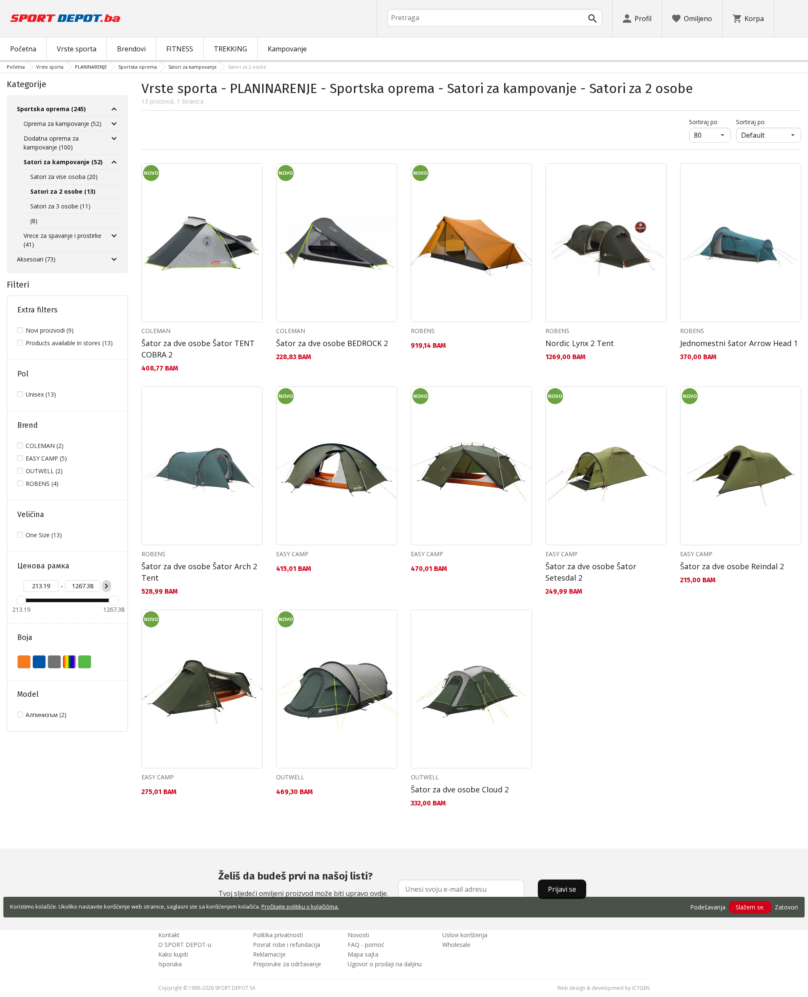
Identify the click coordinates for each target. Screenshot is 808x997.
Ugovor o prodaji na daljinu (385, 964)
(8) (33, 221)
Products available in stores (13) (69, 343)
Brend (27, 425)
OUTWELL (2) (44, 471)
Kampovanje (287, 48)
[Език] (791, 18)
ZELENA (84, 662)
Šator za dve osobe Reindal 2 (732, 566)
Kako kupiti (173, 954)
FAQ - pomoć (366, 945)
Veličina (30, 514)
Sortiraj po (710, 121)
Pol (23, 374)
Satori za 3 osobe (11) (60, 206)
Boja (24, 637)
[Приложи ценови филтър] (106, 586)
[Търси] (592, 18)
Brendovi (131, 48)
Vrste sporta (76, 48)
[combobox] (494, 18)
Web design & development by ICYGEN (603, 988)
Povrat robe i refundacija (286, 945)
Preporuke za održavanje (287, 964)
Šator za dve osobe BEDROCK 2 (332, 343)
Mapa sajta (363, 954)
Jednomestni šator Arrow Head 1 (739, 343)
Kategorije (26, 84)
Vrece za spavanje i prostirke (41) (62, 240)
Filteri (18, 285)
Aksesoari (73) (36, 259)
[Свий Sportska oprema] (114, 109)
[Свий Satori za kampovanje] (114, 162)
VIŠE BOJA (69, 662)
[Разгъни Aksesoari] (114, 259)
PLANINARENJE (91, 67)
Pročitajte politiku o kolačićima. (300, 906)
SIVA (54, 662)
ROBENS (423, 331)
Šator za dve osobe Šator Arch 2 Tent (199, 572)
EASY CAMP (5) (46, 458)
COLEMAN (155, 331)
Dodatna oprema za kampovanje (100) (51, 142)
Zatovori (786, 907)
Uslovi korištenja (464, 935)
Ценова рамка (43, 565)
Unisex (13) (41, 394)
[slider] (21, 600)
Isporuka (170, 964)
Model (28, 694)
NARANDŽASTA (24, 662)
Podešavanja (708, 907)
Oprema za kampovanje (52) (62, 124)
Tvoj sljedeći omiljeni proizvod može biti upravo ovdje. (303, 884)
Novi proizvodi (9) (50, 330)
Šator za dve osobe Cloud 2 (460, 789)
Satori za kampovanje (192, 67)
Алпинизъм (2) (46, 715)
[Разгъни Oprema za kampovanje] (114, 124)
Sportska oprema (137, 67)
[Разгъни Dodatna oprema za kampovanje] (114, 138)
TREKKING (230, 48)
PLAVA (39, 662)
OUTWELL (290, 777)
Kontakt (169, 935)
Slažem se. (750, 907)
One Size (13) (44, 535)
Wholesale (456, 945)
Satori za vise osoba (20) (64, 177)
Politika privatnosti (278, 935)
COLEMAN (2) (45, 446)
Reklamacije (269, 954)
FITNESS (179, 48)
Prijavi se (562, 889)
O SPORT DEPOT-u (184, 945)
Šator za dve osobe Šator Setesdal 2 (590, 572)
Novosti (358, 935)
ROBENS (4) (42, 484)
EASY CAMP (292, 554)
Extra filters (37, 310)
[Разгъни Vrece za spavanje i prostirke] (114, 236)
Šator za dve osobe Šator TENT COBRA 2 (198, 349)
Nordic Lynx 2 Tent (579, 343)
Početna (23, 48)
